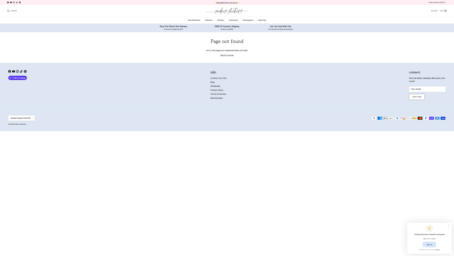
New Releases (194, 20)
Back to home (227, 55)
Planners (208, 20)
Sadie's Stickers (20, 124)
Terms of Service (218, 94)
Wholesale (215, 86)
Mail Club (262, 20)
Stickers (220, 20)
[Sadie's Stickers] (227, 10)
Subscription (248, 20)
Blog (212, 82)
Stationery (233, 20)
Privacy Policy (216, 90)
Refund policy (216, 98)
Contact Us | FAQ (218, 78)
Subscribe (417, 97)
